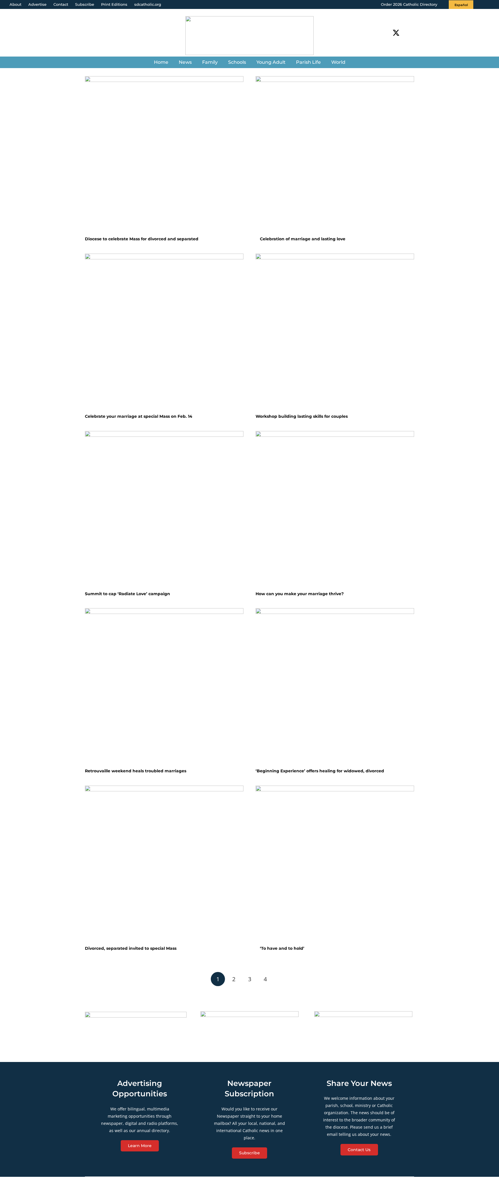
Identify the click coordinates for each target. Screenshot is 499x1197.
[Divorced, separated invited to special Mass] (164, 865)
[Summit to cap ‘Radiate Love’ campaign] (164, 510)
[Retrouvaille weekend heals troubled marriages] (164, 687)
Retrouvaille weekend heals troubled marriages (135, 770)
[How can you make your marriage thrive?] (335, 510)
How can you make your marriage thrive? (300, 593)
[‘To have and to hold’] (335, 865)
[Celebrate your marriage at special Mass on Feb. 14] (164, 333)
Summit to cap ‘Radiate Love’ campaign (127, 593)
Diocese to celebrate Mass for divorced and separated (141, 238)
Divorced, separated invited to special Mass (130, 948)
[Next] (281, 979)
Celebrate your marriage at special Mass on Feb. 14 (138, 416)
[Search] (411, 32)
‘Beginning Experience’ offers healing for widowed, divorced (320, 770)
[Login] (489, 5)
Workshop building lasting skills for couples (302, 416)
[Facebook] (385, 32)
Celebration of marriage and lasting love (302, 238)
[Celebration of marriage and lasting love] (335, 155)
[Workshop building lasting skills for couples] (335, 333)
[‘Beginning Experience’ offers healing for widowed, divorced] (335, 687)
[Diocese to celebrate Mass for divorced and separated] (164, 155)
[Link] (249, 35)
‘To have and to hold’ (281, 948)
